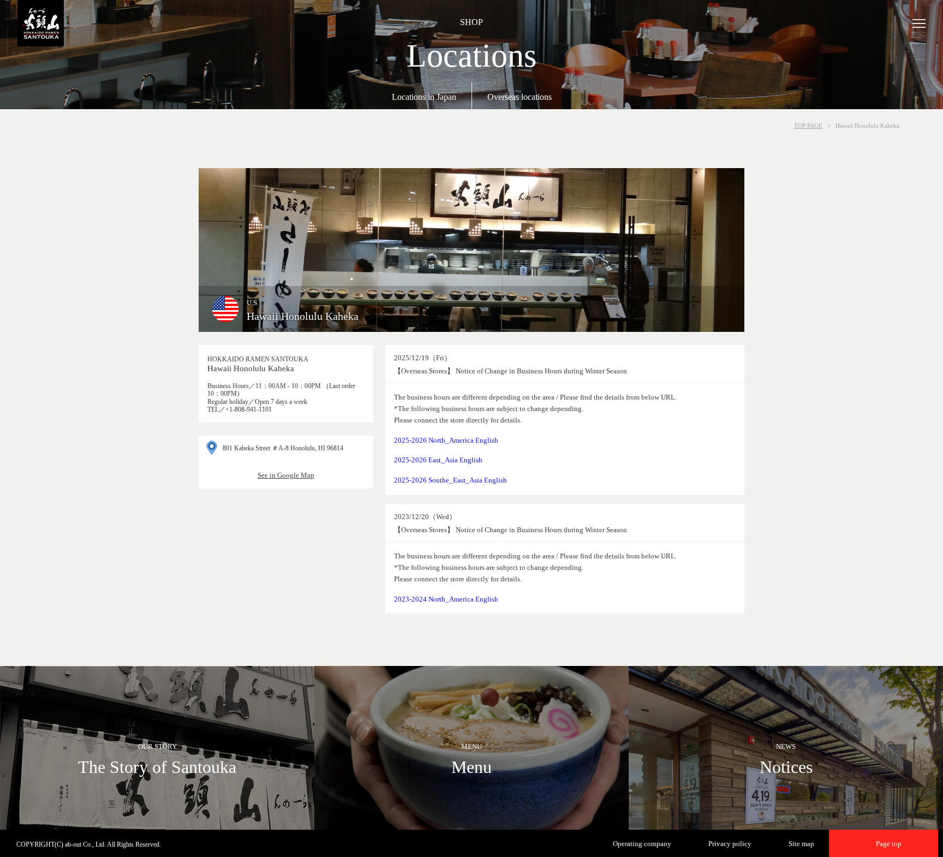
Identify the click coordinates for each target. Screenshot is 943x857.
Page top (889, 844)
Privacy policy (729, 844)
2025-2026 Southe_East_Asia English (450, 480)
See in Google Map (286, 475)
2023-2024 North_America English (446, 599)
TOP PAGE (808, 125)
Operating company (642, 844)
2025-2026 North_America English (446, 440)
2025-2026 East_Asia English (438, 460)
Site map (801, 844)
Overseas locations (519, 97)
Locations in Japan (424, 97)
